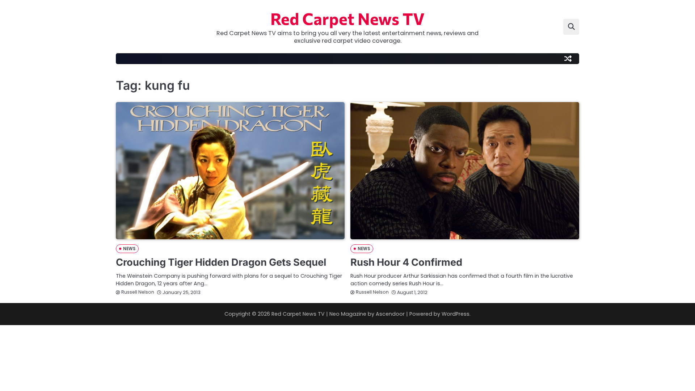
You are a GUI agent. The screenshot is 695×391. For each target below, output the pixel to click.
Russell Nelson (137, 292)
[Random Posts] (568, 58)
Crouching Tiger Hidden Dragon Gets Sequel (221, 262)
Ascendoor (390, 314)
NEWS (129, 249)
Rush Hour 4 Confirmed (406, 262)
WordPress (455, 314)
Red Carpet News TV (347, 18)
